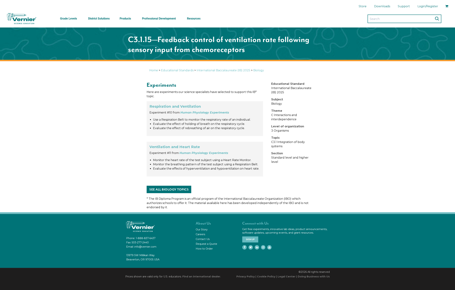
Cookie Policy (266, 276)
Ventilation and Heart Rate (174, 147)
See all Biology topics (169, 189)
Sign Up (250, 239)
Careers (200, 234)
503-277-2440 (140, 242)
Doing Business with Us (314, 276)
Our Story (202, 229)
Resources (193, 18)
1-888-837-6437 (146, 238)
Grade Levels (68, 18)
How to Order (204, 248)
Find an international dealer (201, 276)
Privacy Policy (245, 276)
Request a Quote (206, 243)
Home (153, 70)
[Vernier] (21, 18)
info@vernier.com (145, 246)
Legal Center (286, 276)
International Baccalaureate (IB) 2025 (223, 70)
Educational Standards (177, 70)
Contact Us (203, 239)
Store (362, 6)
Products (125, 18)
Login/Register (427, 6)
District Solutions (99, 18)
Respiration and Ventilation (175, 106)
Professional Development (159, 18)
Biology (258, 70)
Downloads (382, 6)
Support (404, 6)
